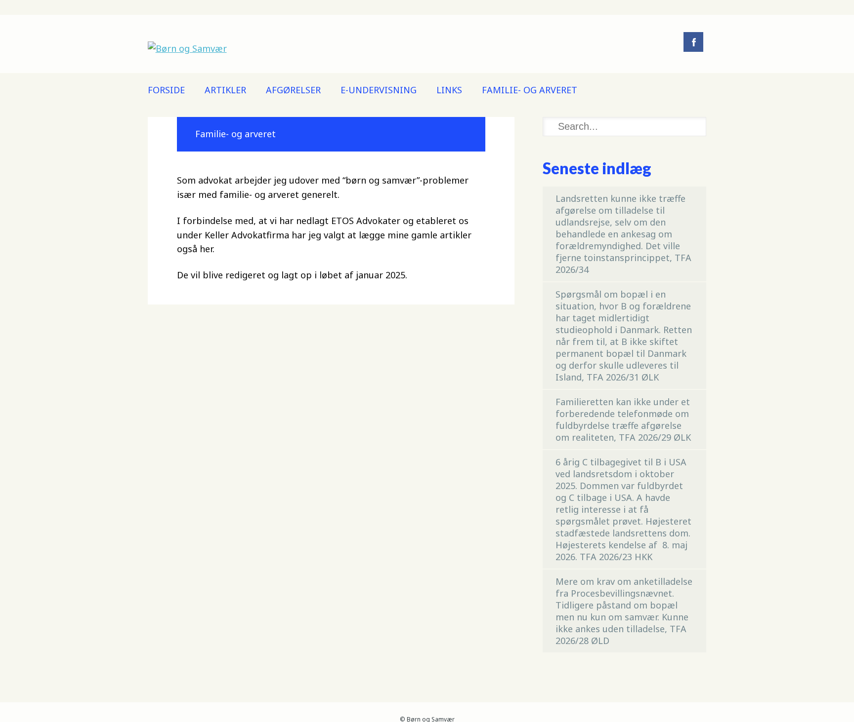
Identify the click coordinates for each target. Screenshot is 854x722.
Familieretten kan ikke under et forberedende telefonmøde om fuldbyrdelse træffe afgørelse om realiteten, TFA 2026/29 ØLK (623, 419)
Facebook (693, 42)
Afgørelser (293, 90)
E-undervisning (379, 90)
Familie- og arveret (529, 90)
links (449, 90)
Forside (166, 90)
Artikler (225, 90)
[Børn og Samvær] (187, 48)
